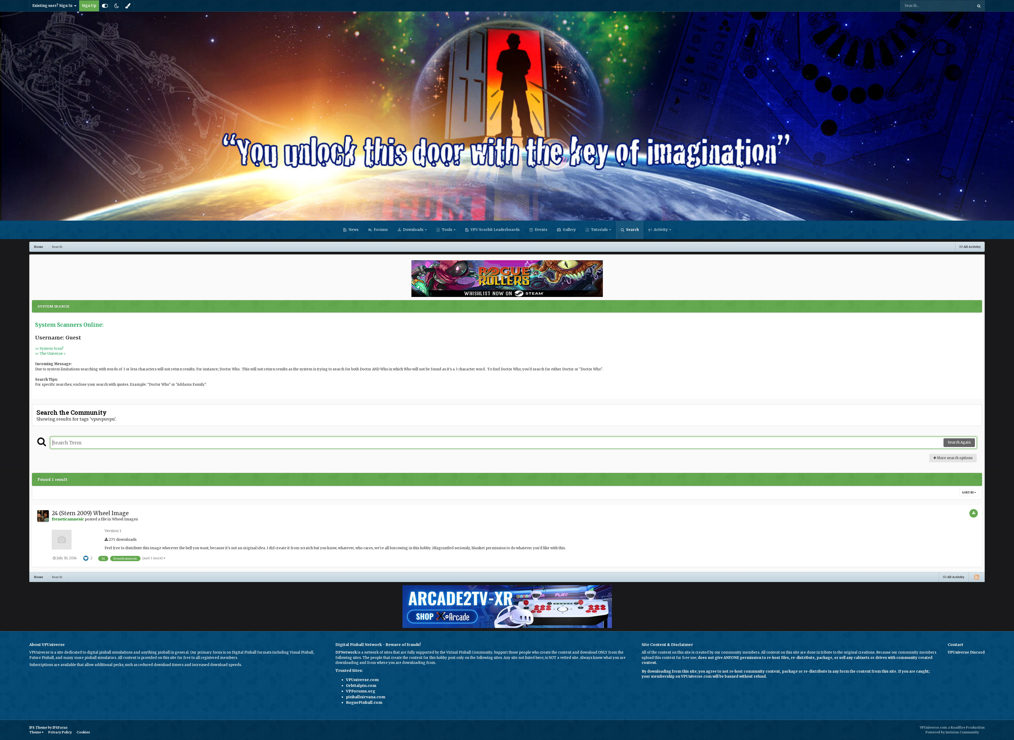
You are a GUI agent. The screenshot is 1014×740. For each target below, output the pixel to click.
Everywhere (956, 6)
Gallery (569, 229)
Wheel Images (125, 519)
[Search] (978, 5)
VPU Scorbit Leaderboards (495, 229)
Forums (380, 229)
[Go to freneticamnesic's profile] (43, 516)
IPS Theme (38, 727)
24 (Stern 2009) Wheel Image (90, 513)
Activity (660, 229)
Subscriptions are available (52, 665)
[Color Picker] (127, 5)
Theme (35, 732)
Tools (447, 229)
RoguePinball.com (364, 702)
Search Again (959, 442)
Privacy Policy (60, 732)
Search (632, 229)
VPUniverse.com (362, 679)
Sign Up (89, 5)
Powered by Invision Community (952, 732)
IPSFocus (60, 727)
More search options (954, 458)
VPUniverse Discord (966, 652)
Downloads (413, 229)
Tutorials (599, 229)
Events (540, 229)
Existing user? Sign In (53, 5)
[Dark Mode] (116, 5)
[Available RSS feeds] (976, 577)
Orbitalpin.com (361, 685)
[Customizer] (105, 5)
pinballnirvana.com (365, 697)
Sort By (968, 492)
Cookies (83, 732)
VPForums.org (360, 691)
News (353, 229)
